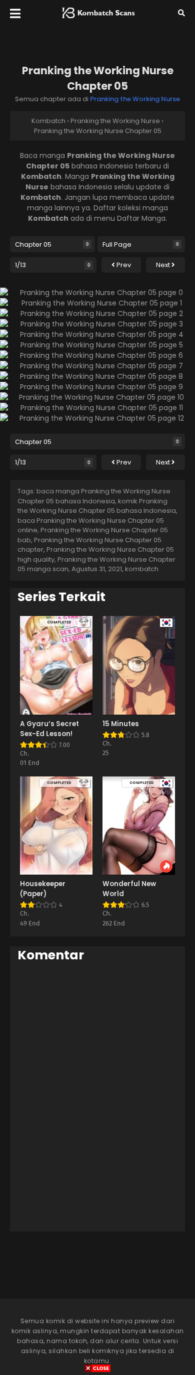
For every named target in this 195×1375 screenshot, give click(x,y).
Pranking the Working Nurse (135, 99)
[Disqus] (98, 1096)
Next (164, 265)
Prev (123, 265)
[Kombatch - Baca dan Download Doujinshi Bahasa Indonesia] (97, 20)
